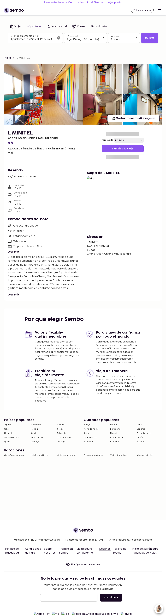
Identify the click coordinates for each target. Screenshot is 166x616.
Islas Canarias (64, 437)
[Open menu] (159, 10)
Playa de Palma (91, 429)
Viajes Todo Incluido (14, 455)
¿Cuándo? (72, 36)
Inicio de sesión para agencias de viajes (145, 550)
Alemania (8, 433)
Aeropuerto (107, 140)
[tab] (16, 26)
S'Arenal (141, 442)
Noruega (34, 442)
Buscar (149, 38)
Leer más (13, 252)
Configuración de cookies (85, 564)
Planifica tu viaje (122, 149)
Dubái (140, 437)
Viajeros (115, 36)
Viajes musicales (145, 455)
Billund (113, 425)
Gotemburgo (90, 437)
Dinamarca (35, 425)
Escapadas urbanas (93, 455)
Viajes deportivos (118, 455)
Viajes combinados (66, 455)
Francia (34, 429)
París (139, 425)
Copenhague (117, 437)
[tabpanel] (83, 38)
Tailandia (61, 433)
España (7, 425)
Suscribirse (111, 597)
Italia (6, 429)
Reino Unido (36, 437)
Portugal (61, 442)
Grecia (60, 429)
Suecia (33, 433)
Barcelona (115, 429)
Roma (86, 433)
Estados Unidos (11, 437)
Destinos (105, 548)
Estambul (88, 442)
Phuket (113, 433)
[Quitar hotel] (59, 38)
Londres (141, 429)
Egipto (7, 442)
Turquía (61, 425)
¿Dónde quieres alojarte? (25, 36)
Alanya (87, 425)
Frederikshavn (144, 433)
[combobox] (33, 39)
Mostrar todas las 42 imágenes (135, 118)
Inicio (7, 58)
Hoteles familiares (39, 455)
